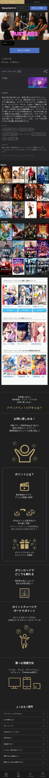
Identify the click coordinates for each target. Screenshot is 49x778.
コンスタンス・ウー (9, 129)
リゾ (4, 139)
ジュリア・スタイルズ (10, 134)
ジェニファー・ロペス (26, 129)
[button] (44, 299)
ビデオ (12, 2)
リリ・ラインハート (38, 134)
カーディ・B (13, 139)
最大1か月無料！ (38, 8)
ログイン (23, 8)
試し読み (10, 310)
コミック (37, 2)
